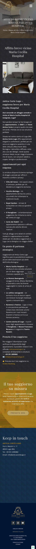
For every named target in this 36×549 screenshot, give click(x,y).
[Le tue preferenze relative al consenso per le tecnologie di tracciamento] (33, 547)
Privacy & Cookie (18, 542)
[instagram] (18, 523)
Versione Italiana (18, 531)
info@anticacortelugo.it (16, 455)
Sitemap (18, 544)
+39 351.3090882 (12, 452)
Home (5, 30)
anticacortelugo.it (16, 349)
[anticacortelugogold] (9, 2)
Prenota (30, 276)
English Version (18, 528)
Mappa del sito (14, 30)
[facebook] (13, 523)
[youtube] (23, 523)
